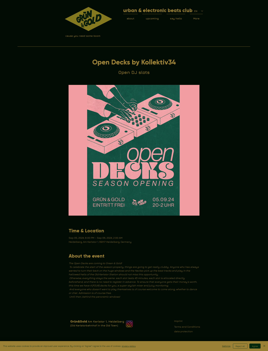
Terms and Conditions (187, 326)
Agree (255, 346)
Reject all (240, 346)
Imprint (178, 321)
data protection (183, 331)
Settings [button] (226, 346)
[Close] (264, 346)
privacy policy (129, 346)
